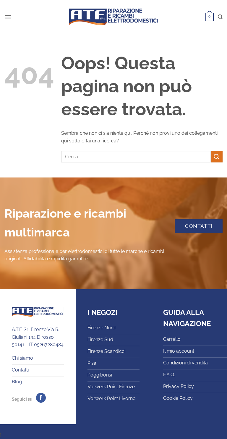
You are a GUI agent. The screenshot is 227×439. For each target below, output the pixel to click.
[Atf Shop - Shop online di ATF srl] (113, 17)
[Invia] (217, 156)
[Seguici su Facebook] (41, 398)
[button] (8, 17)
